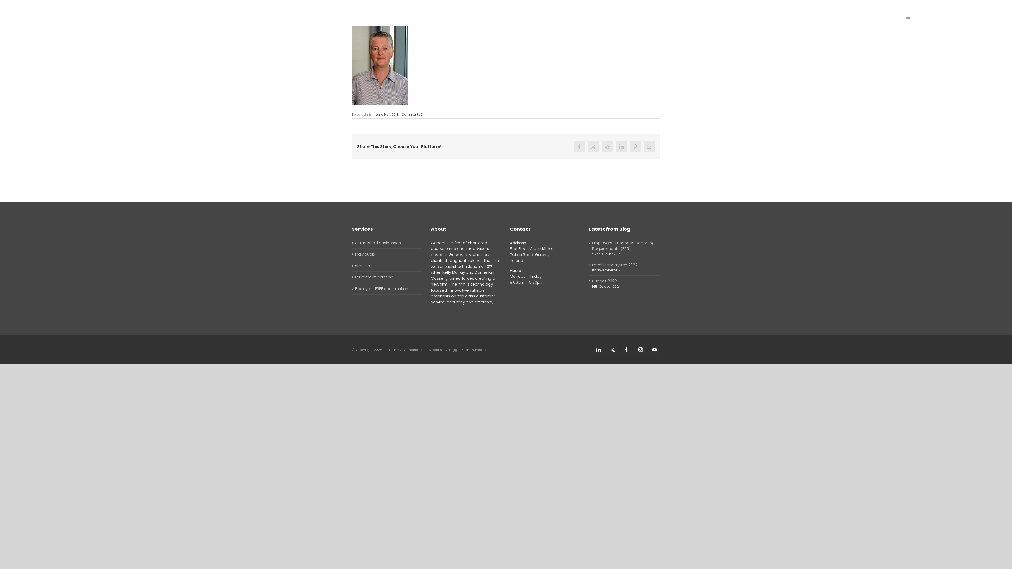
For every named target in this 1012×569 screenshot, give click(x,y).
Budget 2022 (604, 281)
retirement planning (374, 277)
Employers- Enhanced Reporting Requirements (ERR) (623, 246)
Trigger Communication (469, 349)
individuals (365, 254)
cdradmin (364, 114)
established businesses (378, 243)
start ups (363, 265)
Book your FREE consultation (381, 288)
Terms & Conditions (405, 349)
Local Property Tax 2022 (615, 265)
